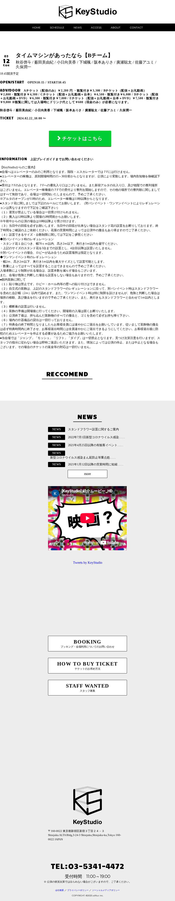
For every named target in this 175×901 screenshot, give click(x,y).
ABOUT (115, 27)
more (87, 474)
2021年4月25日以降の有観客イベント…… (95, 445)
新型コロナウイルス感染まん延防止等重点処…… (83, 457)
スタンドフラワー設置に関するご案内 (93, 429)
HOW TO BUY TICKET (87, 665)
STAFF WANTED (87, 687)
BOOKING (87, 643)
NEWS (78, 27)
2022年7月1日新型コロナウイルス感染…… (96, 437)
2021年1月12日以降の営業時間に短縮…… (95, 464)
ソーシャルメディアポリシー (106, 890)
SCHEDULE (57, 27)
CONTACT (136, 27)
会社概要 (59, 890)
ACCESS (96, 27)
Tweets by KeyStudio (87, 562)
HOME (36, 27)
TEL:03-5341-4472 (87, 865)
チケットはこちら (82, 138)
